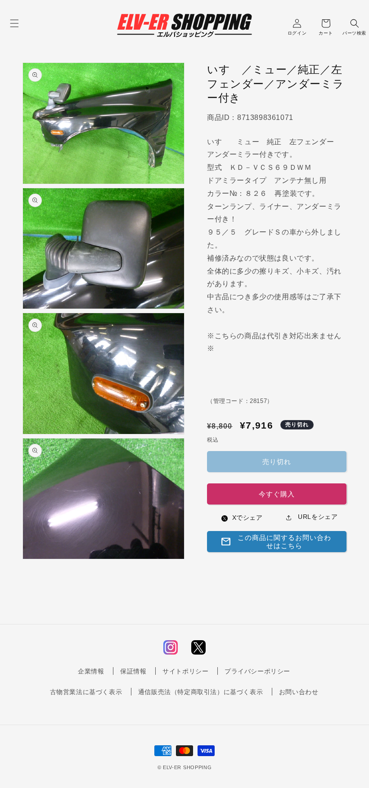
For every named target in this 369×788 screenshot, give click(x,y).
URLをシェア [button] (317, 516)
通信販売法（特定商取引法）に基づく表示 (200, 691)
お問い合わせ (299, 691)
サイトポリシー (185, 671)
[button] (14, 23)
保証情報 (133, 671)
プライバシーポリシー (257, 671)
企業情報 (91, 671)
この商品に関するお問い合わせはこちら (275, 541)
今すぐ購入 (277, 494)
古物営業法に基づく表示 (86, 691)
